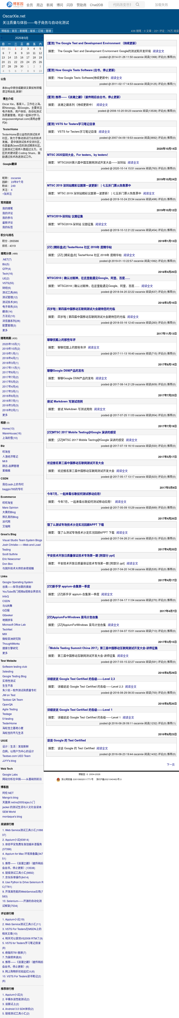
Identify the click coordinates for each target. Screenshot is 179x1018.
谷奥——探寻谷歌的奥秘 (16, 586)
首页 (14, 31)
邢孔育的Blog (10, 517)
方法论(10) (8, 316)
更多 (5, 330)
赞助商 (81, 4)
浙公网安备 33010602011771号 (77, 779)
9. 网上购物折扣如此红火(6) (18, 971)
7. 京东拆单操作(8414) (15, 877)
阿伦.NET (8, 793)
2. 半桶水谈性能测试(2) (15, 999)
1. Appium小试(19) (13, 919)
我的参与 (7, 217)
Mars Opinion (10, 507)
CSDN (6, 601)
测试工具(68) (10, 292)
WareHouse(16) (11, 433)
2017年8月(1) (10, 372)
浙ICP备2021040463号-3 (109, 779)
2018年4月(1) (10, 358)
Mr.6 (4, 461)
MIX (4, 634)
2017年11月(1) (11, 367)
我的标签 (7, 227)
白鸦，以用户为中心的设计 (18, 751)
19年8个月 (17, 182)
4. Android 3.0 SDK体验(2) (18, 1009)
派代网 (6, 521)
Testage (7, 714)
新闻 (49, 4)
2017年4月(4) (10, 386)
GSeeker (7, 615)
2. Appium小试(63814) (15, 839)
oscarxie (16, 178)
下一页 (171, 764)
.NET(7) (7, 259)
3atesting (7, 671)
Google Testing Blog (14, 676)
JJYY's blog (9, 760)
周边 (39, 4)
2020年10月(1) (11, 344)
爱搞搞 (6, 470)
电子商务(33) (10, 306)
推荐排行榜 (7, 989)
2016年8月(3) (10, 396)
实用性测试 (8, 681)
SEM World (9, 811)
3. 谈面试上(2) (10, 1004)
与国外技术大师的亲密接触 (18, 568)
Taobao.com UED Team (16, 756)
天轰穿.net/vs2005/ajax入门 (18, 802)
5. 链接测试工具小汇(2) (15, 1013)
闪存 (70, 4)
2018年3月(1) (10, 363)
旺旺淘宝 (7, 502)
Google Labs (10, 774)
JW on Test (8, 695)
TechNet (7, 629)
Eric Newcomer (11, 559)
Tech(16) (7, 273)
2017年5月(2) (10, 381)
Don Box (7, 563)
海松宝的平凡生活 (12, 733)
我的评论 (7, 213)
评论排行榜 (7, 913)
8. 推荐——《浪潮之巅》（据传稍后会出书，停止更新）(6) (22, 964)
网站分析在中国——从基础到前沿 (22, 779)
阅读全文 (158, 51)
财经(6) (6, 288)
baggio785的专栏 (12, 489)
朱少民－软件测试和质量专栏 (19, 690)
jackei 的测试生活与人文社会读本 (21, 807)
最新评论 (7, 222)
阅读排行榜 (7, 824)
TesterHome (9, 723)
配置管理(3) (9, 325)
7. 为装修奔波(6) (12, 957)
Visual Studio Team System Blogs (22, 540)
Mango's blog (10, 797)
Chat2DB (96, 4)
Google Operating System (17, 582)
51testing (7, 718)
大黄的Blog (9, 512)
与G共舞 (7, 605)
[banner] (13, 5)
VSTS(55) (8, 283)
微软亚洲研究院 (11, 639)
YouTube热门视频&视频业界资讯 (21, 591)
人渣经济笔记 (10, 456)
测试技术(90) (10, 302)
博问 (60, 4)
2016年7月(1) (10, 400)
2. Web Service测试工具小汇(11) (21, 924)
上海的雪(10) (10, 438)
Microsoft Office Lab (14, 624)
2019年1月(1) (10, 353)
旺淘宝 (6, 451)
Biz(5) (5, 264)
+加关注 (7, 193)
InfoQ (5, 596)
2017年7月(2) (10, 377)
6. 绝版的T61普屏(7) (14, 952)
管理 (48, 31)
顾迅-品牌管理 (10, 466)
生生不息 (7, 685)
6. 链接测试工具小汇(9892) (18, 872)
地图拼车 (7, 620)
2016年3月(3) (10, 405)
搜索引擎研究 (10, 648)
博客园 (5, 31)
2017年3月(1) (10, 391)
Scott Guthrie (10, 554)
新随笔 (24, 31)
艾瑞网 (6, 526)
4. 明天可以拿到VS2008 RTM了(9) (22, 938)
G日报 (6, 610)
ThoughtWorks (11, 643)
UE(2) (5, 278)
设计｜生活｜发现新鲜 (15, 746)
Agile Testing (10, 709)
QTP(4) (6, 268)
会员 (29, 4)
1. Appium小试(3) (12, 994)
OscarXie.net (14, 16)
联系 (32, 31)
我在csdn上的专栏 (13, 484)
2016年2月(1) (10, 410)
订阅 (40, 31)
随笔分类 (6, 253)
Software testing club (14, 666)
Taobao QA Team (12, 699)
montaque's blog (12, 816)
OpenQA (7, 704)
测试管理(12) (10, 297)
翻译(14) (7, 311)
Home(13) (8, 428)
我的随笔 (7, 208)
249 (13, 186)
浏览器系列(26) (11, 321)
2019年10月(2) (11, 348)
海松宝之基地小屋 (12, 728)
